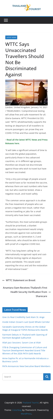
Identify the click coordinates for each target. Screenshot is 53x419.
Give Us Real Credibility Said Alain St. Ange (23, 317)
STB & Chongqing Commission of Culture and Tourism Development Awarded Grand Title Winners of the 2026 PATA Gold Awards (24, 350)
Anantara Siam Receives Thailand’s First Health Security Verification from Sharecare (25, 292)
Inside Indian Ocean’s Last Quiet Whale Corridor (26, 322)
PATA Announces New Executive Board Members (26, 366)
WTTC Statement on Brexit (20, 280)
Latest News (11, 37)
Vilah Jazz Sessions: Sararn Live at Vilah (21, 342)
